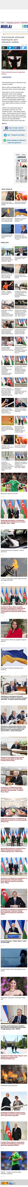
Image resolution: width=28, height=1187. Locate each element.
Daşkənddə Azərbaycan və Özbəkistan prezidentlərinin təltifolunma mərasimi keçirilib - (13, 522)
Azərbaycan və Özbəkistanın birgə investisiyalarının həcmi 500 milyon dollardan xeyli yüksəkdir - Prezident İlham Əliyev (12, 789)
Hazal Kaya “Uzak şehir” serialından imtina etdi (13, 998)
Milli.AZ (6, 26)
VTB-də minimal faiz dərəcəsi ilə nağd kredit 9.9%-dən (13, 73)
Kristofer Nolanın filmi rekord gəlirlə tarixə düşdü (13, 970)
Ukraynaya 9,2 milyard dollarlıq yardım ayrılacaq (12, 668)
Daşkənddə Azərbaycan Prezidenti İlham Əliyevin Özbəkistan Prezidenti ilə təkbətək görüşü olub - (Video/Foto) (13, 850)
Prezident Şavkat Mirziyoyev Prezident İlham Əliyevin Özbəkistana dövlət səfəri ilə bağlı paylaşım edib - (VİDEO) (13, 1027)
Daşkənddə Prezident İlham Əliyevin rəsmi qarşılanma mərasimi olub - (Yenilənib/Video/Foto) (14, 1057)
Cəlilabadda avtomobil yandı (9, 1085)
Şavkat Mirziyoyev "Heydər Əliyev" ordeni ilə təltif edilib (13, 941)
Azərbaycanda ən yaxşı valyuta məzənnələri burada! (16, 34)
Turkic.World (24, 22)
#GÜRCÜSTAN (6, 77)
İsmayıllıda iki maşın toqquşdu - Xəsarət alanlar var (12, 551)
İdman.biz (17, 22)
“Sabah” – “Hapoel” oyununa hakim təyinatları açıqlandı (11, 1172)
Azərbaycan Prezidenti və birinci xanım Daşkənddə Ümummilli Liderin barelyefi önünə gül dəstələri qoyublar (13, 1114)
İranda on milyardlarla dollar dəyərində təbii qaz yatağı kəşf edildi (14, 579)
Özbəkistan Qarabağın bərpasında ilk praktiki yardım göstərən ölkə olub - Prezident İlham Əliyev (12, 759)
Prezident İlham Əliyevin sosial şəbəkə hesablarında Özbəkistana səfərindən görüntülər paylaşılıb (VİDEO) (12, 1143)
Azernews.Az (10, 22)
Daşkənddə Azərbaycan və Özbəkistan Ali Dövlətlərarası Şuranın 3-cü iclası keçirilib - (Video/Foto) (14, 820)
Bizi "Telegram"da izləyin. (16, 135)
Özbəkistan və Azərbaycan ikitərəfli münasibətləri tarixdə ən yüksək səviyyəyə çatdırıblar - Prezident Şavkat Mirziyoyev (14, 698)
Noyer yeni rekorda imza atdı (9, 493)
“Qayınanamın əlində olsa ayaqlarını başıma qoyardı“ (13, 640)
